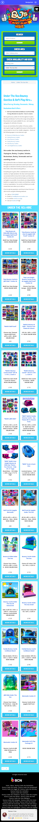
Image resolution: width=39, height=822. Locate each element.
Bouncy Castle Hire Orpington (11, 800)
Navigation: (29, 2)
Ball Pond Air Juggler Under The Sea (29, 511)
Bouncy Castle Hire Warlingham (11, 807)
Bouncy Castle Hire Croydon (29, 794)
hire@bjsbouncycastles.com (20, 196)
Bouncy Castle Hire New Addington (19, 798)
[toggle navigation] (36, 2)
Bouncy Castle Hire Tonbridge (27, 805)
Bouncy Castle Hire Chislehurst (11, 794)
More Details (10, 253)
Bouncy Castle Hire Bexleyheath (27, 787)
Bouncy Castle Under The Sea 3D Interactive (10, 603)
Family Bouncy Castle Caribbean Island (29, 650)
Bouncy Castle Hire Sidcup (29, 804)
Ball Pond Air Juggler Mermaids (10, 511)
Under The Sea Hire (22, 82)
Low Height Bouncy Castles (14, 145)
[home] (2, 2)
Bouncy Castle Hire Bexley (9, 787)
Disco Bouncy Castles (13, 139)
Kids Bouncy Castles (12, 143)
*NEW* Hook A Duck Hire (28, 465)
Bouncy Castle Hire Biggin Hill (10, 789)
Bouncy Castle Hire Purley (11, 802)
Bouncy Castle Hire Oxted (28, 800)
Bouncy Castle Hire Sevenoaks (11, 804)
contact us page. (17, 198)
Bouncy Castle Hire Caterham (19, 793)
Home (13, 82)
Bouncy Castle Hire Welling (29, 807)
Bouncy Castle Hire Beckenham (24, 785)
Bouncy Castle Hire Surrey (10, 805)
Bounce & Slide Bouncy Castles (15, 135)
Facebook (15, 200)
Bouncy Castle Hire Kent (28, 796)
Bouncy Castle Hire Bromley (28, 789)
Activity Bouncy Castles (13, 137)
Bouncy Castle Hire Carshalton (19, 791)
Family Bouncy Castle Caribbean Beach (10, 650)
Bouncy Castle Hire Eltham (12, 796)
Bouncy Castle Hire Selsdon (28, 802)
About (12, 785)
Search (19, 43)
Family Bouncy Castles (13, 141)
